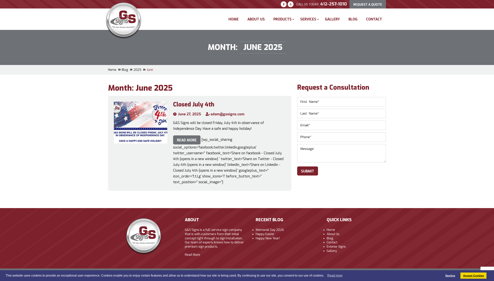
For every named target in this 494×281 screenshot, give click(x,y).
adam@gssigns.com (227, 114)
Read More (192, 255)
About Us (256, 19)
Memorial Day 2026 (270, 230)
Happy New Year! (268, 238)
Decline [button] (450, 275)
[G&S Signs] (123, 4)
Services (308, 19)
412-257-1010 (333, 4)
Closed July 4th (193, 104)
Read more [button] (335, 275)
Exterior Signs (336, 247)
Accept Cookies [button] (473, 275)
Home (233, 19)
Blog (353, 19)
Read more (187, 140)
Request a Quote (367, 5)
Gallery (332, 19)
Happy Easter (265, 234)
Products (282, 19)
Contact (374, 19)
